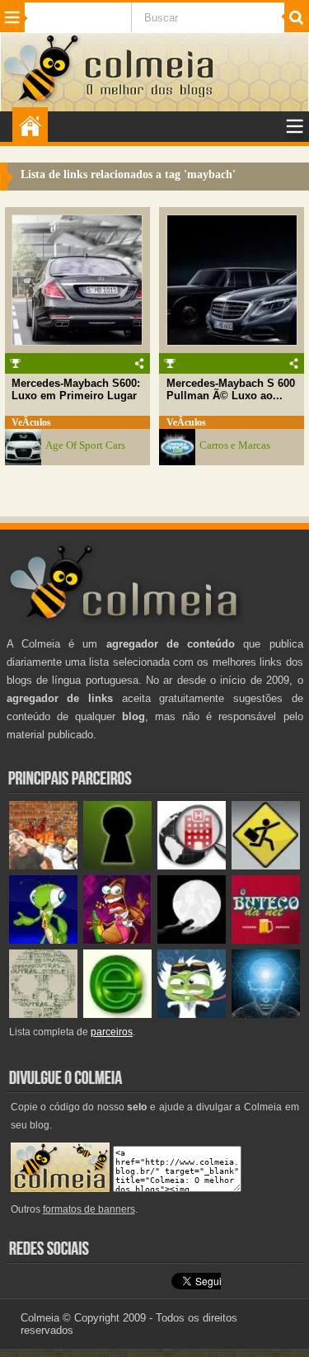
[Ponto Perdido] (117, 866)
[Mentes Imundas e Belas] (191, 940)
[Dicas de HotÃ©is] (191, 866)
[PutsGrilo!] (43, 940)
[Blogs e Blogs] (117, 1014)
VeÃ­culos (31, 422)
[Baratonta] (117, 940)
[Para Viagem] (266, 866)
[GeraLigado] (191, 1014)
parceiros (112, 1032)
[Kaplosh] (43, 866)
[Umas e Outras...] (43, 1014)
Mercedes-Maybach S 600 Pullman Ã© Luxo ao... (230, 389)
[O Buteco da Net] (266, 940)
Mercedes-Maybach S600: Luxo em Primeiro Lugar (76, 389)
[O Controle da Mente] (266, 1014)
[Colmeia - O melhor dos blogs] (42, 100)
